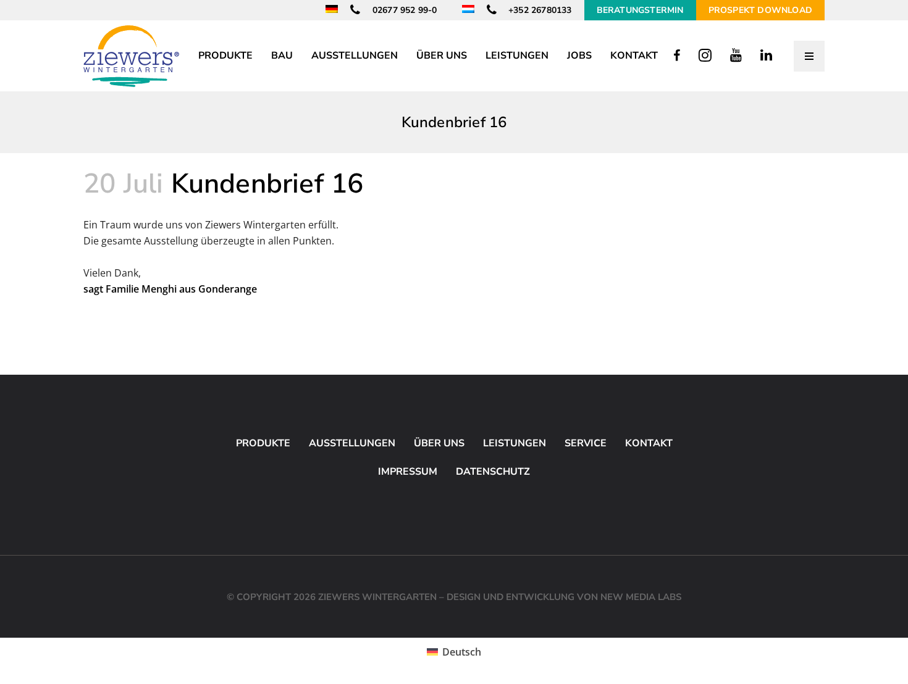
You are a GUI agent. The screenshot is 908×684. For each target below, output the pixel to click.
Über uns (439, 443)
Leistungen (514, 443)
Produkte (263, 443)
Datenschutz (493, 471)
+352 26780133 (539, 10)
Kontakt (649, 443)
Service (586, 443)
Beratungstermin (640, 10)
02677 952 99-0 (403, 10)
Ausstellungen (352, 443)
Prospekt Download (760, 10)
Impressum (407, 471)
